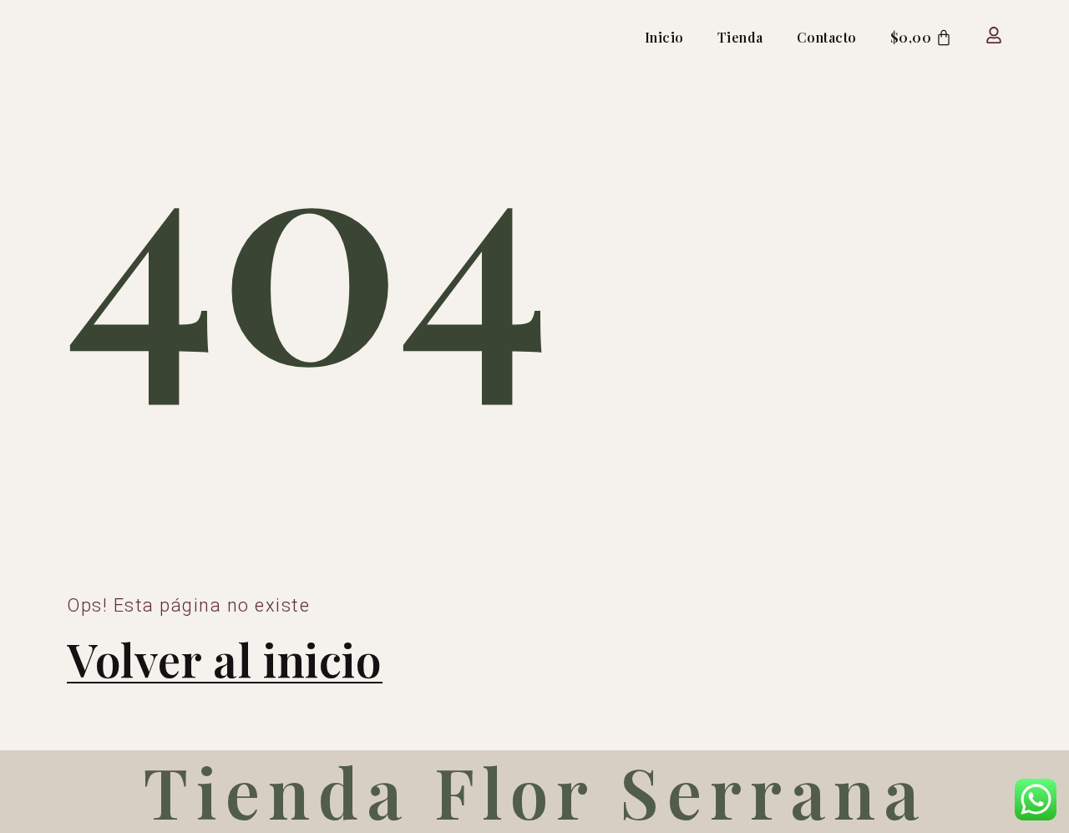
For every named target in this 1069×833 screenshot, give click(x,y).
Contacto (827, 37)
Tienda (740, 37)
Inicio (664, 37)
